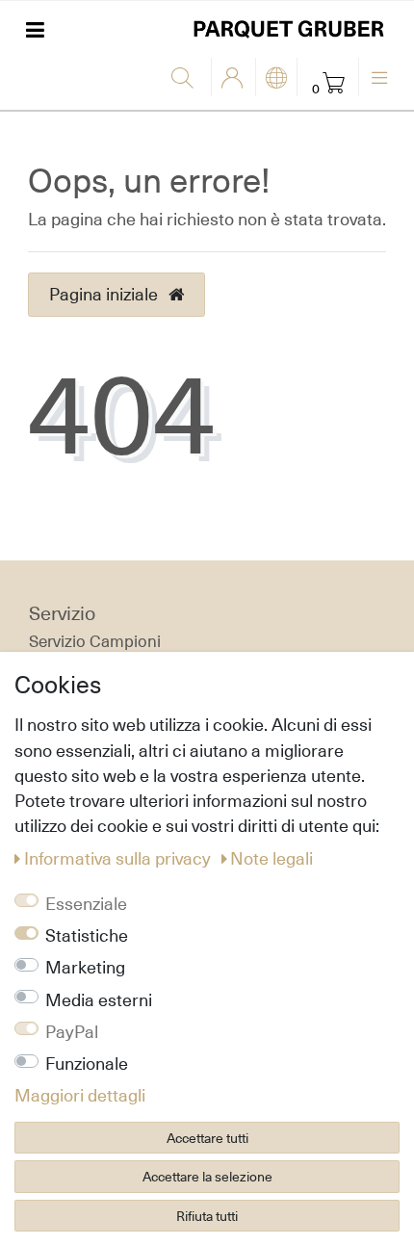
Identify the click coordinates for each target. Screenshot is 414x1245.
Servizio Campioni (95, 641)
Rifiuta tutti (207, 1215)
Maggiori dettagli (79, 1094)
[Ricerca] (186, 79)
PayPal (71, 1031)
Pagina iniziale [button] (105, 293)
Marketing (85, 966)
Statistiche (86, 935)
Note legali (271, 858)
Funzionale (86, 1063)
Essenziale (86, 903)
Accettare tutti (207, 1137)
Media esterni (98, 999)
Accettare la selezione (207, 1176)
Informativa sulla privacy (119, 858)
